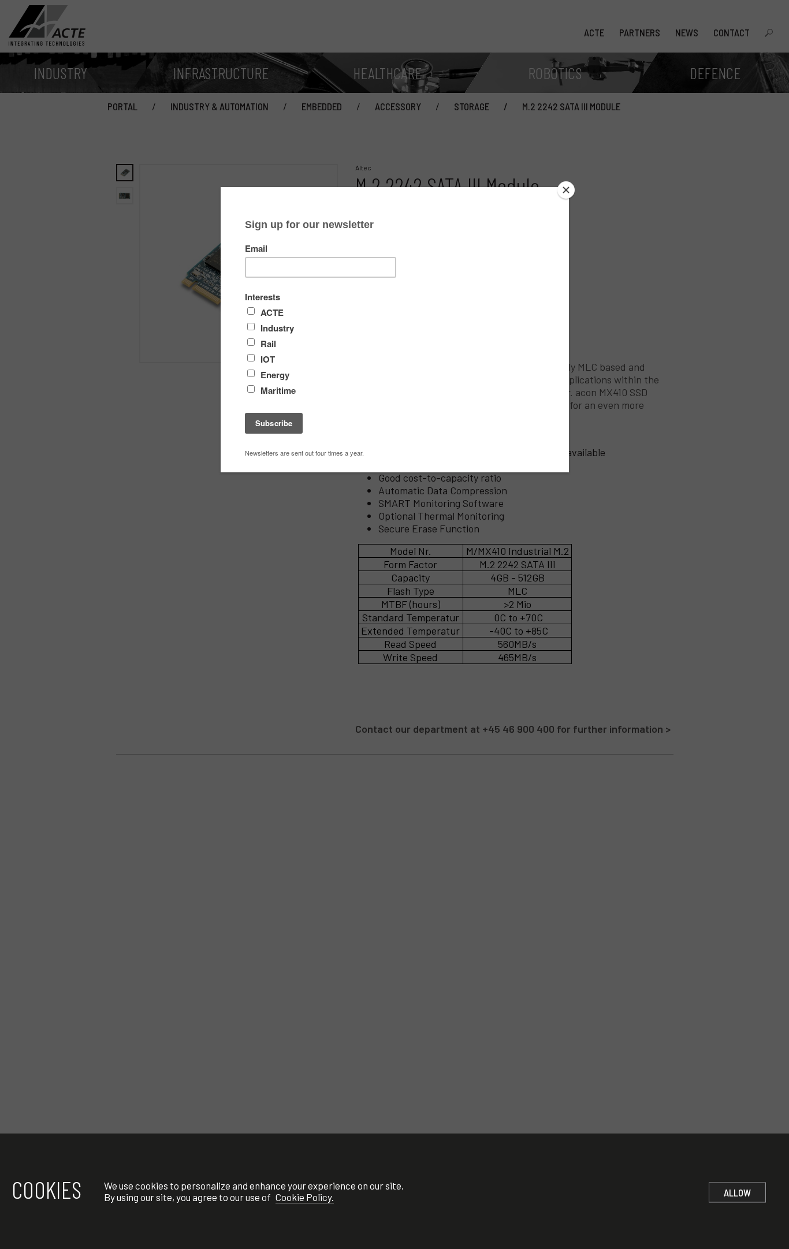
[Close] (566, 190)
